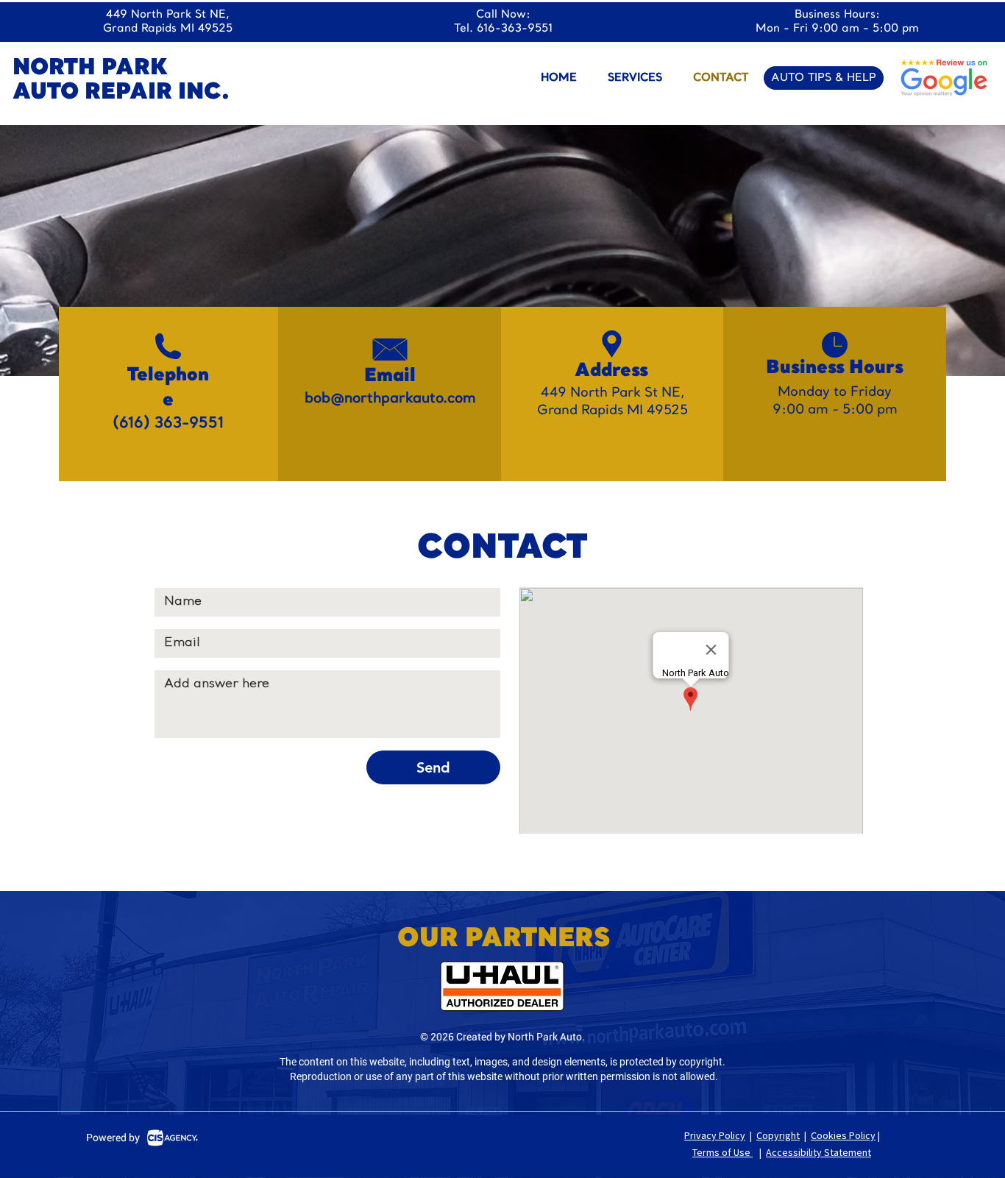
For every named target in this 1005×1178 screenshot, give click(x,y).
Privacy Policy (714, 1135)
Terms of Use (722, 1152)
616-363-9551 (515, 29)
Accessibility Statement (818, 1152)
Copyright (778, 1135)
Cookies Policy (843, 1135)
